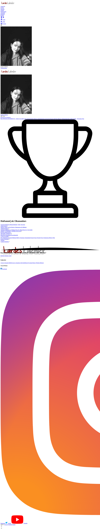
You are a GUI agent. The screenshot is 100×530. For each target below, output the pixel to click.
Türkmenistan (4, 68)
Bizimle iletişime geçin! (6, 255)
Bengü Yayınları (28, 262)
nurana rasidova (4, 114)
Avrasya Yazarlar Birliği (6, 262)
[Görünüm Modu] (2, 17)
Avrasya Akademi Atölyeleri (18, 262)
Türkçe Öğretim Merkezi (38, 262)
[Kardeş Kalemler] (50, 94)
